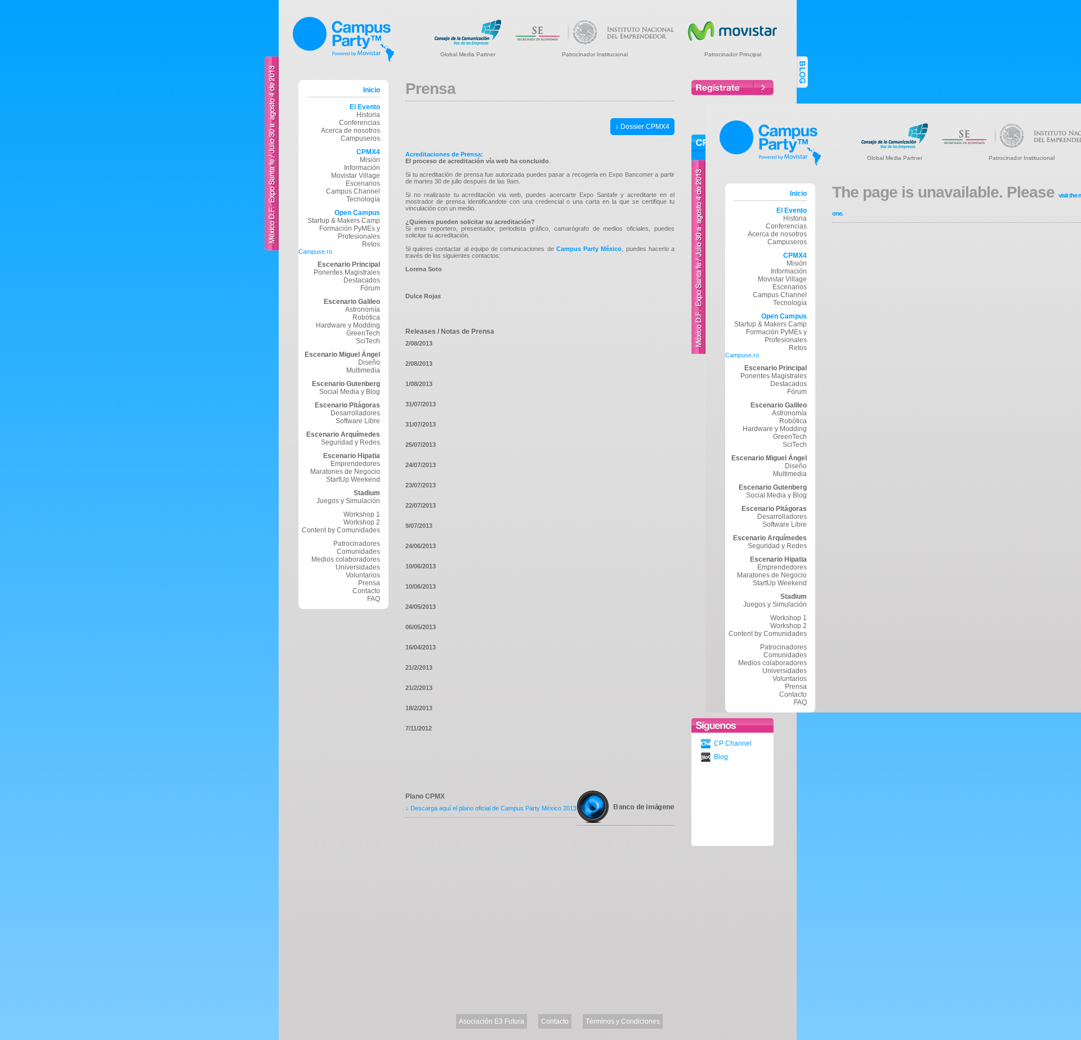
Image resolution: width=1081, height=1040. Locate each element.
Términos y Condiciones (623, 1021)
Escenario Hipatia (351, 456)
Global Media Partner (467, 54)
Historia (368, 115)
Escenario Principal (349, 264)
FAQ (373, 599)
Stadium (367, 493)
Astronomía (362, 309)
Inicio (371, 90)
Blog (721, 757)
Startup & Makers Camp (343, 221)
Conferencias (359, 123)
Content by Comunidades (341, 530)
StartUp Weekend (353, 479)
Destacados (361, 280)
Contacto (366, 591)
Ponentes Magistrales (347, 272)
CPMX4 (368, 152)
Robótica (366, 317)
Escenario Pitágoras (347, 405)
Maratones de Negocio (345, 472)
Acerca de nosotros (350, 131)
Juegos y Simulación (348, 501)
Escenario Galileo (352, 302)
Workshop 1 (361, 514)
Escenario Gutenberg (346, 384)
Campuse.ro (315, 251)
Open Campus (357, 213)
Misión (370, 160)
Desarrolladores (355, 413)
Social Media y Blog (349, 392)
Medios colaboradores (345, 559)
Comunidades (358, 551)
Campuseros (360, 138)
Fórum (370, 288)
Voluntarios (363, 575)
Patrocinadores (356, 544)
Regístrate (732, 87)
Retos (371, 244)
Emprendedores (355, 464)
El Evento (365, 107)
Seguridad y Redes (350, 442)
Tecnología (363, 199)
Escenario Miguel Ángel (342, 354)
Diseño (369, 362)
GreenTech (363, 333)
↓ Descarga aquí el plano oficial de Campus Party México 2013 (491, 808)
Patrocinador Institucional (595, 54)
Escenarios (363, 183)
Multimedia (363, 370)
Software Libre (358, 421)
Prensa (796, 687)
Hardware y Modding (348, 325)
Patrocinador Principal (732, 54)
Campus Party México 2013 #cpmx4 (343, 39)
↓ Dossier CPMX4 (642, 127)
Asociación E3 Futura (491, 1021)
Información (362, 168)
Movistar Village (355, 176)
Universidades (358, 567)
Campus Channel (353, 191)
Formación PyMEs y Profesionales (349, 232)
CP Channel (733, 743)
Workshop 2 (361, 522)
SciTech (368, 341)
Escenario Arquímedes (343, 434)
